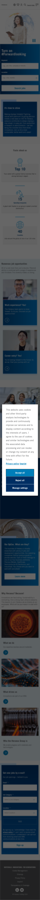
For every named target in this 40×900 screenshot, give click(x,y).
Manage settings (20, 488)
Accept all (20, 472)
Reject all (20, 480)
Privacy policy (12, 463)
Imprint (23, 463)
